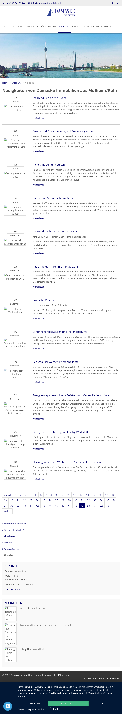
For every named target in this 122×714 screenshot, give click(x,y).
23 (31, 500)
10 (62, 494)
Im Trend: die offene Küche (50, 98)
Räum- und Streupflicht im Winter (54, 198)
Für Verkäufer (49, 26)
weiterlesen (38, 117)
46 (63, 505)
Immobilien (18, 26)
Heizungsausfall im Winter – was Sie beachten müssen (67, 462)
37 (5, 505)
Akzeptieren (68, 703)
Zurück (7, 494)
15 (94, 494)
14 (87, 494)
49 (82, 505)
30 (75, 500)
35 (107, 500)
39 (18, 505)
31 (82, 500)
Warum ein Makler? (14, 529)
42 (37, 505)
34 (101, 500)
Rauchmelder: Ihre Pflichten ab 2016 (55, 266)
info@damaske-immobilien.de (46, 3)
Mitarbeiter (9, 536)
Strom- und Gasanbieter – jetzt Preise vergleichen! (64, 131)
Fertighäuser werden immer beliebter (56, 362)
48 (75, 505)
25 (43, 500)
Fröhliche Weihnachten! (47, 300)
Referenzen (78, 26)
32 (88, 500)
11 (68, 494)
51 (95, 505)
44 (50, 505)
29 (69, 500)
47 (69, 505)
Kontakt (106, 26)
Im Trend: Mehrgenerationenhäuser (55, 231)
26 (50, 500)
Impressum (88, 678)
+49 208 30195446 (15, 3)
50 (88, 505)
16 (100, 494)
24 (37, 500)
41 (31, 505)
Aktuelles (8, 555)
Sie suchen (93, 26)
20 (11, 500)
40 (24, 505)
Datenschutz (103, 678)
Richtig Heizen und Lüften (49, 164)
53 (107, 505)
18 (113, 494)
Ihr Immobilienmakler (15, 523)
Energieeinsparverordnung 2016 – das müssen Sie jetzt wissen (72, 395)
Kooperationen (11, 548)
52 (101, 505)
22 (24, 500)
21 (18, 500)
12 (74, 494)
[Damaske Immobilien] (61, 12)
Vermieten (32, 26)
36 (114, 500)
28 (63, 500)
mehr (104, 703)
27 (56, 500)
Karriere (8, 542)
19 (5, 500)
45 (56, 505)
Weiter (7, 511)
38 (11, 505)
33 (95, 500)
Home (6, 26)
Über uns (64, 26)
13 (81, 494)
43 (43, 505)
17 (106, 494)
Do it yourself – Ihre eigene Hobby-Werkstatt (60, 432)
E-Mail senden (13, 589)
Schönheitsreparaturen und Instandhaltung (60, 331)
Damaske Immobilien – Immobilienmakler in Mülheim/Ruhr (41, 675)
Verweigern (33, 703)
